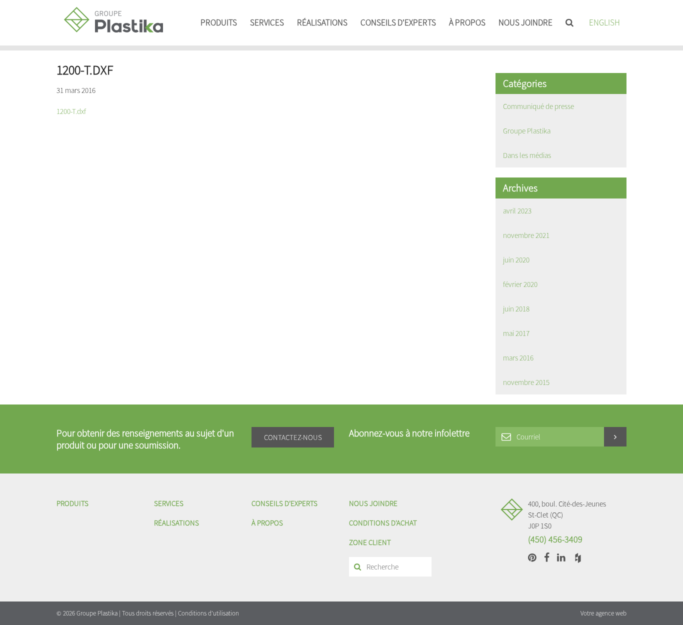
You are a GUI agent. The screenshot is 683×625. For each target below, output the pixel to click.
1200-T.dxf (71, 111)
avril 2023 (517, 211)
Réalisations (322, 22)
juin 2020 (516, 259)
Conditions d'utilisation (208, 613)
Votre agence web (603, 613)
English (604, 22)
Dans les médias (527, 155)
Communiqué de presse (538, 106)
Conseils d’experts (398, 22)
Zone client (370, 542)
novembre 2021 (526, 235)
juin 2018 (516, 309)
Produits (218, 22)
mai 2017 (516, 333)
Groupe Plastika (526, 131)
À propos (467, 22)
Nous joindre (525, 22)
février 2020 (520, 284)
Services (267, 22)
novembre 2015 (526, 382)
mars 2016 (518, 357)
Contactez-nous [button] (293, 437)
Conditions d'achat (383, 523)
